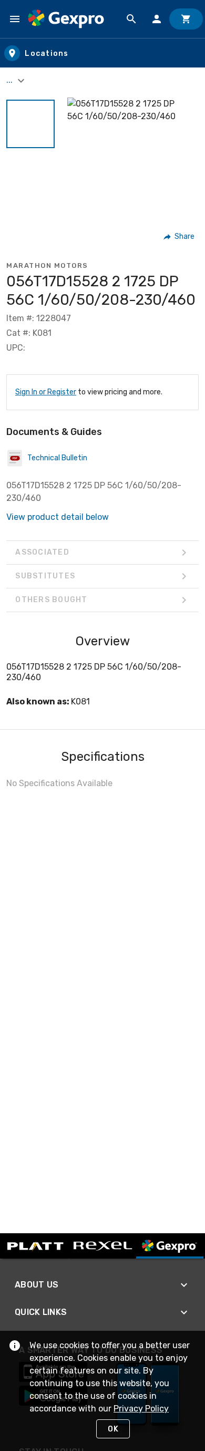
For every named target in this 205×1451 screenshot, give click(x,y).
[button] (30, 124)
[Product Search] (131, 19)
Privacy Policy (141, 1409)
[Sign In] (156, 19)
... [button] (10, 80)
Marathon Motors (47, 265)
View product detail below (57, 517)
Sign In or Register (45, 392)
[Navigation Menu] (14, 19)
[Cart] (186, 19)
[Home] (66, 19)
